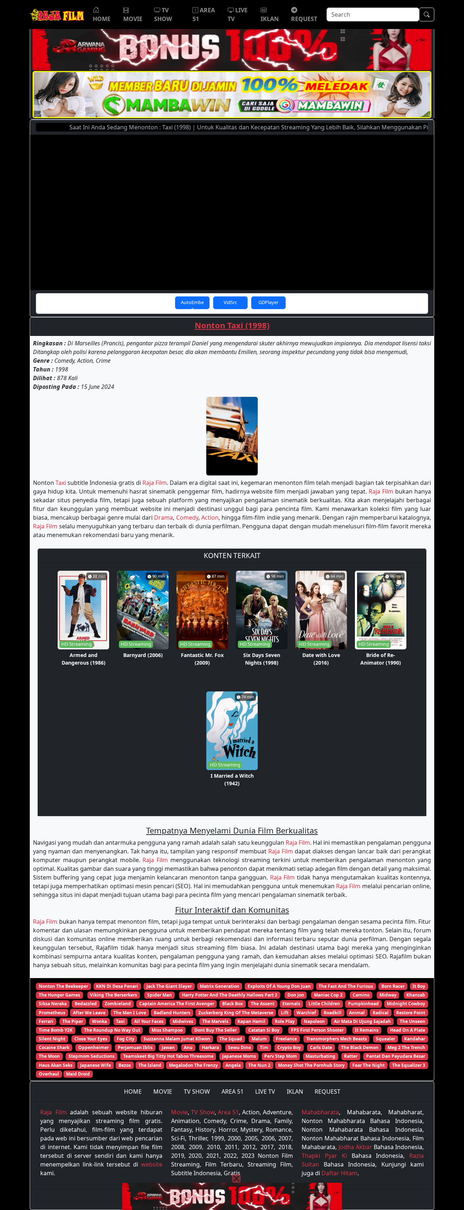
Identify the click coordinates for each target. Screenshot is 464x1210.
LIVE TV (265, 1091)
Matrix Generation (219, 986)
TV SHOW (197, 1091)
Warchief (306, 1013)
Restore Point (410, 1013)
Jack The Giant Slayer (169, 986)
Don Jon (295, 995)
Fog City (125, 1039)
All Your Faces (148, 1021)
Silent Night (52, 1039)
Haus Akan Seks (55, 1065)
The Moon (49, 1056)
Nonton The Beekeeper (63, 986)
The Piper (72, 1021)
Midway (388, 995)
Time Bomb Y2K (55, 1030)
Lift (285, 1013)
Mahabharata (320, 1112)
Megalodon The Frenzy (193, 1065)
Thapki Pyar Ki (324, 1156)
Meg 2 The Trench (406, 1047)
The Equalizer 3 (408, 1065)
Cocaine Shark (54, 1047)
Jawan (168, 1047)
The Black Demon (359, 1047)
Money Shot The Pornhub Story (311, 1065)
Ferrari (46, 1021)
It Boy (419, 986)
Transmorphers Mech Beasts (336, 1039)
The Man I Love (129, 1013)
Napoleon (314, 1021)
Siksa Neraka (53, 1004)
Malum (259, 1039)
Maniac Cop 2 (328, 995)
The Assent (262, 1004)
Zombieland (118, 1004)
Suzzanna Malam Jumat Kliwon (177, 1039)
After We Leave (89, 1013)
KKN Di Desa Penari (117, 986)
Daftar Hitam (339, 1173)
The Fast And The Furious (346, 986)
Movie (179, 1112)
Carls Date (321, 1047)
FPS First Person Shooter (317, 1030)
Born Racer (393, 986)
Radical (381, 1013)
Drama (163, 517)
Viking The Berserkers (113, 995)
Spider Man (159, 995)
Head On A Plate (407, 1030)
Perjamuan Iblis (135, 1047)
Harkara (210, 1047)
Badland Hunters (172, 1013)
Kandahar (414, 1039)
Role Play (285, 1021)
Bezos (125, 1065)
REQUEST (327, 1091)
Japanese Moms (239, 1056)
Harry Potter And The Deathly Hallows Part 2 (229, 995)
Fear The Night (368, 1065)
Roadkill (332, 1013)
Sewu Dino (239, 1047)
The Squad (230, 1039)
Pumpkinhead (363, 1004)
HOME (133, 1091)
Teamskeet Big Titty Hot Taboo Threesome (168, 1056)
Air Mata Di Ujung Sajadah (362, 1021)
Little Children (324, 1004)
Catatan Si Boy (263, 1030)
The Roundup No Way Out (112, 1030)
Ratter (350, 1056)
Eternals (291, 1004)
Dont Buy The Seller (215, 1030)
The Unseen (412, 1021)
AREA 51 (232, 1091)
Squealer (385, 1039)
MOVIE (162, 1091)
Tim (264, 1047)
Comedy (187, 517)
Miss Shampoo (167, 1030)
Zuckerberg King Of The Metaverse (235, 1013)
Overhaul (49, 1074)
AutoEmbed (192, 304)
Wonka (99, 1021)
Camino (361, 995)
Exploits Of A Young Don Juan (279, 986)
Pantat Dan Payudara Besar (395, 1056)
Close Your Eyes (90, 1039)
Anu (188, 1047)
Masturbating (320, 1056)
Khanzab (415, 995)
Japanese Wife (95, 1065)
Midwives (183, 1021)
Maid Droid (78, 1074)
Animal (357, 1013)
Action (210, 517)
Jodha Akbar (355, 1147)
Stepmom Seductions (92, 1056)
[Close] (236, 1178)
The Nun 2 (259, 1065)
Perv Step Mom (280, 1056)
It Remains (366, 1030)
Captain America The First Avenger (176, 1004)
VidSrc (230, 302)
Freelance (286, 1039)
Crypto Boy (289, 1047)
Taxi (60, 483)
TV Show (203, 1112)
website (151, 1164)
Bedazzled (86, 1004)
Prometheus (52, 1013)
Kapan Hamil (251, 1021)
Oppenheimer (93, 1047)
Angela (233, 1065)
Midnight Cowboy (406, 1004)
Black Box (232, 1004)
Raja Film (154, 483)
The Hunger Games (59, 995)
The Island (149, 1065)
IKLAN (295, 1091)
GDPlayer (268, 302)
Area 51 (228, 1112)
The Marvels (215, 1021)
